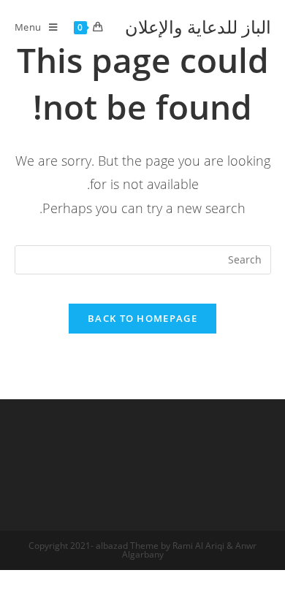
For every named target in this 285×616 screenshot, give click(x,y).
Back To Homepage (142, 318)
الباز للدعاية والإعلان (198, 27)
